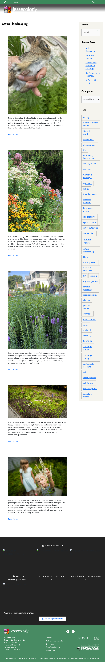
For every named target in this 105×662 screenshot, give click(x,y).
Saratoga (87, 340)
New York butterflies (87, 269)
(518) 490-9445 (12, 2)
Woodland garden (87, 395)
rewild (85, 325)
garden (87, 169)
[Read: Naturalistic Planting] (35, 191)
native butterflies (90, 228)
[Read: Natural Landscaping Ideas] (37, 309)
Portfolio (87, 313)
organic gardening (87, 288)
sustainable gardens (88, 365)
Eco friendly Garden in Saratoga (91, 65)
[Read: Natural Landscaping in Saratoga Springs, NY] (37, 401)
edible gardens (89, 163)
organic (93, 276)
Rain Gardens (89, 319)
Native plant (89, 233)
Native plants (87, 241)
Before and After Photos (90, 124)
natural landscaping (88, 250)
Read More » (13, 134)
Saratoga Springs (87, 348)
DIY (84, 150)
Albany (86, 117)
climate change (89, 145)
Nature (86, 257)
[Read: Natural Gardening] (37, 74)
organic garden (90, 281)
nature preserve (90, 262)
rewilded (87, 330)
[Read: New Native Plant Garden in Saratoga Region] (37, 476)
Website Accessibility (47, 658)
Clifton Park (88, 139)
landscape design (88, 209)
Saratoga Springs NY (88, 357)
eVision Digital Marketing (90, 658)
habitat (86, 189)
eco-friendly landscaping (88, 156)
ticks (85, 372)
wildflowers (88, 383)
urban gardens (89, 377)
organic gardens (90, 295)
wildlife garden (90, 388)
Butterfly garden (87, 132)
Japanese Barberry (87, 201)
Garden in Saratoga (87, 176)
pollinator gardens (87, 307)
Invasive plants (90, 194)
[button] (93, 2)
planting (86, 300)
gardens (87, 183)
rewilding (87, 335)
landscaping (89, 216)
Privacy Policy (33, 658)
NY (84, 276)
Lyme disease (89, 222)
